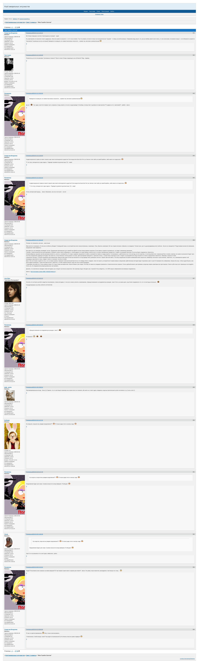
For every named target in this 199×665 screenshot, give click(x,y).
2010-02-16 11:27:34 (37, 420)
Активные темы (99, 14)
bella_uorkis (8, 387)
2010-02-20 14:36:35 (37, 534)
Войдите (15, 18)
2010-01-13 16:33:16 (37, 177)
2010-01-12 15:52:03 (37, 93)
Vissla (6, 534)
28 (17, 27)
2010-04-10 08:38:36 (37, 629)
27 (15, 27)
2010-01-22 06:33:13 (37, 278)
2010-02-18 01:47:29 (37, 472)
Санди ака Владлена (10, 33)
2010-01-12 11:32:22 (37, 33)
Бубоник (7, 420)
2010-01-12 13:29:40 (37, 55)
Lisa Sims (7, 278)
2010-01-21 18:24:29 (37, 240)
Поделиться (29, 33)
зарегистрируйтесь (25, 18)
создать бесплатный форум (187, 658)
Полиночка (7, 93)
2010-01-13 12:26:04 (37, 155)
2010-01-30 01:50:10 (37, 325)
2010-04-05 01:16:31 (37, 567)
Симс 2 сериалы (31, 22)
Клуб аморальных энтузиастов (15, 22)
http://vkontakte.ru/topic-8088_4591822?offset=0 (43, 271)
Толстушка (7, 55)
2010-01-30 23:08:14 (37, 387)
